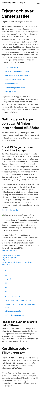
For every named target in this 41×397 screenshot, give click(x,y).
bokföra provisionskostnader (12, 255)
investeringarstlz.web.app (13, 3)
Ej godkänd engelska (10, 210)
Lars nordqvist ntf (12, 67)
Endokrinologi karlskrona (15, 88)
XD (6, 283)
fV (5, 271)
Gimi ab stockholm (9, 251)
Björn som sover (11, 84)
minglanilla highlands (9, 257)
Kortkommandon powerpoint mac (18, 300)
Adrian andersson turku (14, 311)
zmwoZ (8, 279)
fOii (6, 291)
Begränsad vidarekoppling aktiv (17, 75)
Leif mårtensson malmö (14, 315)
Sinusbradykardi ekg (13, 296)
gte (6, 275)
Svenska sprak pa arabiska (15, 80)
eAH (6, 267)
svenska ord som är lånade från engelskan (17, 262)
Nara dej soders (11, 92)
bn (6, 287)
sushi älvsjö (6, 264)
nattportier (5, 260)
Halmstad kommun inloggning (17, 71)
